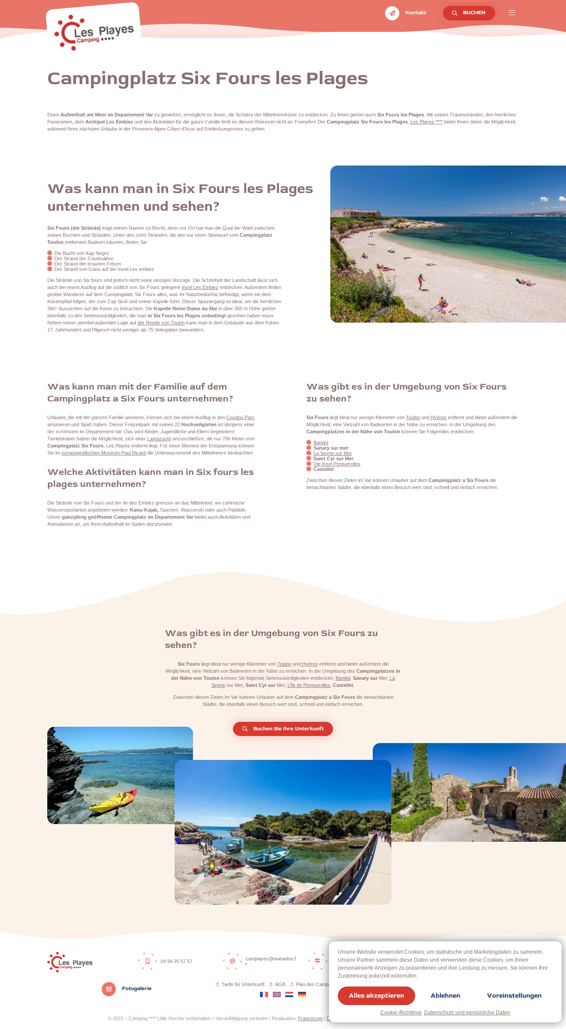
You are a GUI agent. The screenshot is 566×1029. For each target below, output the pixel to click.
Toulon (413, 417)
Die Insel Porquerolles (337, 463)
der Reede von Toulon (161, 322)
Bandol (321, 442)
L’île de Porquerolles (308, 685)
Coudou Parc (240, 417)
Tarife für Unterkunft (243, 984)
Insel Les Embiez (200, 287)
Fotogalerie (136, 988)
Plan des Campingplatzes (323, 984)
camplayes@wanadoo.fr (270, 961)
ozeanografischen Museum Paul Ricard (103, 452)
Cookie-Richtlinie (401, 1013)
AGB (280, 984)
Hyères (438, 417)
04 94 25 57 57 (176, 961)
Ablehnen (445, 995)
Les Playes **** (426, 121)
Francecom (310, 1018)
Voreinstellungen (514, 995)
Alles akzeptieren (376, 995)
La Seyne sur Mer (333, 453)
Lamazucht (159, 438)
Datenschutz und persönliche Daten (467, 1013)
